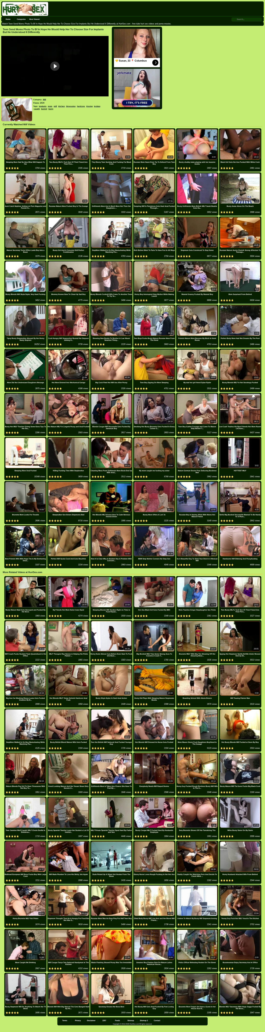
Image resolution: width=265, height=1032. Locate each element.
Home (8, 19)
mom (50, 106)
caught (37, 109)
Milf (44, 100)
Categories (21, 19)
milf (55, 106)
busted (44, 109)
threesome (71, 106)
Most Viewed (34, 19)
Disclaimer (91, 1020)
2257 (104, 1020)
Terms (64, 1020)
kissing (89, 106)
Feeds (117, 1020)
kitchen (61, 106)
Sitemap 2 (144, 1020)
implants (42, 106)
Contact (157, 1020)
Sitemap (130, 1020)
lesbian (97, 106)
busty (50, 109)
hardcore (81, 106)
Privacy (78, 1020)
